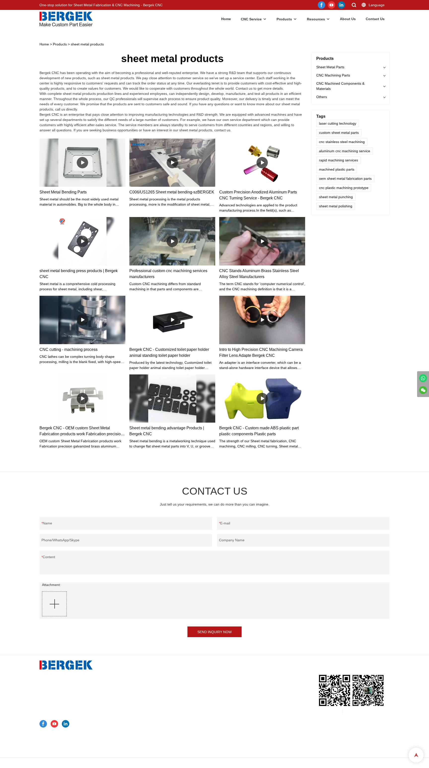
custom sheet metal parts (339, 133)
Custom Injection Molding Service (165, 704)
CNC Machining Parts (333, 75)
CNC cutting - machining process (68, 349)
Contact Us (375, 19)
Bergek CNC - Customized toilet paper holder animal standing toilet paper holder (169, 352)
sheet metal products (87, 44)
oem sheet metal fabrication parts (345, 179)
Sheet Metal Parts (330, 67)
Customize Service (147, 672)
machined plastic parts (336, 169)
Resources (316, 19)
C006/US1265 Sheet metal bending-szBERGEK (171, 192)
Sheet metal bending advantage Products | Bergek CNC (166, 431)
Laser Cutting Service (157, 698)
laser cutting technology (337, 123)
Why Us (139, 730)
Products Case (144, 711)
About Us (348, 19)
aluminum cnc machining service (344, 151)
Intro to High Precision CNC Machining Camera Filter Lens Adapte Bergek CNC (261, 352)
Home (226, 19)
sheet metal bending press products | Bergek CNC (78, 274)
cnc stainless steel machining (342, 142)
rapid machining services (338, 160)
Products (284, 19)
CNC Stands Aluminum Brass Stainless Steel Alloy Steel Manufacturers (259, 274)
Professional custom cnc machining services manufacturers (168, 274)
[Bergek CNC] (423, 378)
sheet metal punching (336, 197)
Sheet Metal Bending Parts (63, 192)
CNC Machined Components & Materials (340, 86)
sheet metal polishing (335, 206)
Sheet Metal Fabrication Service (164, 685)
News (137, 736)
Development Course (149, 749)
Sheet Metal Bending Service (161, 691)
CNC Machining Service (157, 678)
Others (321, 97)
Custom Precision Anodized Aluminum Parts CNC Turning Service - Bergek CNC (258, 195)
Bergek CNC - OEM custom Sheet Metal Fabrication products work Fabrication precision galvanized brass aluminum (81, 431)
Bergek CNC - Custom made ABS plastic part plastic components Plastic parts (259, 431)
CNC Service (251, 19)
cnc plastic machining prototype (343, 188)
